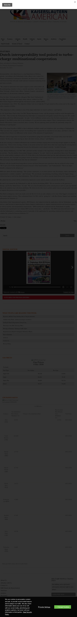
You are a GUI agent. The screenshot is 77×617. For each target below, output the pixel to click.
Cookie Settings (44, 607)
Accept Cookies (63, 607)
